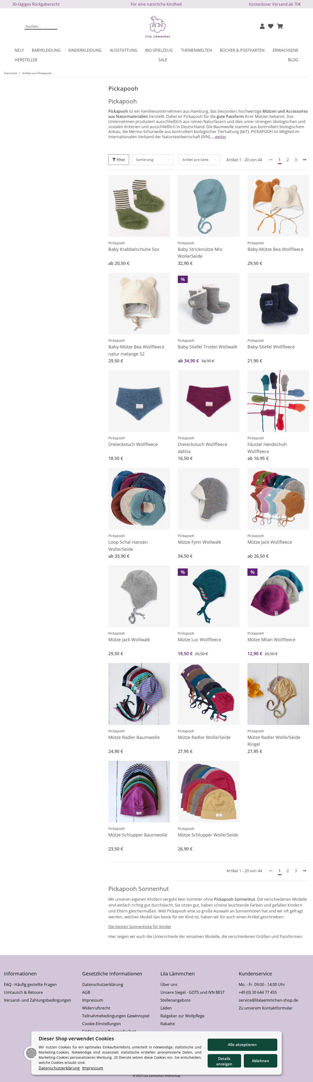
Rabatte (167, 1023)
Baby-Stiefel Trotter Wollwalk (207, 347)
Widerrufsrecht (96, 1008)
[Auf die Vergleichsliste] (149, 281)
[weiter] (304, 159)
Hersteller (26, 59)
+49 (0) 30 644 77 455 (258, 992)
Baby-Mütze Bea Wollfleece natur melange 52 (136, 350)
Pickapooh (116, 243)
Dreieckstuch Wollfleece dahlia (202, 447)
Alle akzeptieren (242, 1044)
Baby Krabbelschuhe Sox (133, 249)
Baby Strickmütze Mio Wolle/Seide (200, 252)
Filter (120, 159)
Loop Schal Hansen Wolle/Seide (128, 545)
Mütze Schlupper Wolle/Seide (208, 835)
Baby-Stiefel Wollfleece (271, 347)
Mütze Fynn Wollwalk (199, 542)
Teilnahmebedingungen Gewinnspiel (115, 1016)
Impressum (92, 1000)
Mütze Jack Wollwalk (129, 639)
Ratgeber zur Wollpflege (182, 1016)
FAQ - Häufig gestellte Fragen (30, 984)
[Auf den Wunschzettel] (161, 281)
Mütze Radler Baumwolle (134, 737)
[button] (262, 27)
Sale (162, 59)
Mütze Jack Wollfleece (269, 542)
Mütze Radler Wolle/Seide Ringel (273, 740)
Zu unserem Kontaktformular (266, 1008)
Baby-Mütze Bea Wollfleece (275, 249)
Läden (166, 1008)
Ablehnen (260, 1060)
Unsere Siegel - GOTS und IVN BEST (192, 992)
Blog (293, 59)
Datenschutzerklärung (102, 984)
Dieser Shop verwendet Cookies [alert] (76, 1038)
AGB (86, 992)
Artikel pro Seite (195, 159)
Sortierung (144, 159)
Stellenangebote (175, 1000)
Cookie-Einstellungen (101, 1023)
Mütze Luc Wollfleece (199, 639)
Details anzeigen (224, 1061)
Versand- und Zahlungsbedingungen (37, 1000)
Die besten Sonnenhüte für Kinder (139, 926)
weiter (220, 136)
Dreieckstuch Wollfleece (133, 444)
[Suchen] (54, 27)
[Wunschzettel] (270, 27)
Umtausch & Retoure (23, 992)
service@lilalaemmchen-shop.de (268, 1000)
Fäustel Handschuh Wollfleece (267, 447)
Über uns (169, 984)
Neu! (19, 50)
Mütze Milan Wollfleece (271, 639)
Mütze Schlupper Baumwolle (137, 835)
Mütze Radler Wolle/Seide (204, 737)
